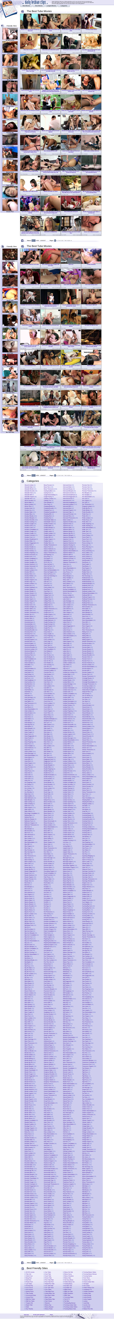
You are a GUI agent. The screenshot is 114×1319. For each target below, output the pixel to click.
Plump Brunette (67, 1222)
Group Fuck (47, 1101)
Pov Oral (84, 498)
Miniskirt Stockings (68, 1041)
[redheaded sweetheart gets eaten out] (30, 283)
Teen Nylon (85, 1014)
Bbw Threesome (29, 855)
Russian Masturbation (88, 666)
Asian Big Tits (28, 724)
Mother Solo (66, 1089)
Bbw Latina (28, 836)
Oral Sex (65, 1141)
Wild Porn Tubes (10, 261)
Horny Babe (47, 1186)
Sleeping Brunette (87, 801)
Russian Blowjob (86, 653)
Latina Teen (66, 657)
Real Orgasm (86, 568)
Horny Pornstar (48, 1213)
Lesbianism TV (88, 1289)
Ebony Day (48, 1305)
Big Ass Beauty (29, 902)
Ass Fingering (28, 782)
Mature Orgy (66, 937)
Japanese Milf (67, 554)
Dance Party (47, 715)
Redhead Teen (86, 603)
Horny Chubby (48, 1193)
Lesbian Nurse (67, 751)
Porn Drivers (10, 159)
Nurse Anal (66, 1108)
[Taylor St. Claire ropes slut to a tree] (51, 364)
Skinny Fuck (85, 771)
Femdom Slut (47, 925)
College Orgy (47, 599)
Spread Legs (85, 863)
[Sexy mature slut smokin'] (30, 445)
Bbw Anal (27, 827)
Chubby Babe (47, 525)
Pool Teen (65, 1232)
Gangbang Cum (48, 1012)
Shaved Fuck (85, 722)
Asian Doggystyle (29, 736)
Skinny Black (85, 763)
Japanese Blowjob (68, 535)
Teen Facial (85, 981)
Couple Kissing (48, 624)
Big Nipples (28, 962)
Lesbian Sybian (67, 815)
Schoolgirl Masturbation (88, 682)
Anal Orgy (27, 688)
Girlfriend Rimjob (48, 1047)
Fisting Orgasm (48, 975)
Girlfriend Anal (47, 1041)
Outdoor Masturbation (69, 1163)
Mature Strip (66, 954)
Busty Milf (27, 1251)
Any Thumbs (10, 327)
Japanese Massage (68, 548)
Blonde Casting (29, 1068)
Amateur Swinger (29, 606)
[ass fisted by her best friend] (30, 384)
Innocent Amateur (48, 1246)
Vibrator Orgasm (86, 1120)
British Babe (28, 1149)
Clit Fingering (47, 554)
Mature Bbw (66, 875)
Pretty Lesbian (86, 518)
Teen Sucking (86, 1047)
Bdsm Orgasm (29, 861)
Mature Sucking (67, 956)
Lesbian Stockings (68, 807)
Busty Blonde (28, 1240)
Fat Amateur (47, 883)
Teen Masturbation (87, 1012)
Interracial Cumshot (68, 492)
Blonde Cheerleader (30, 1070)
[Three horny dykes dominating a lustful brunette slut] (91, 89)
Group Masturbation (49, 1103)
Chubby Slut (47, 541)
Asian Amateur (29, 713)
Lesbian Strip (66, 811)
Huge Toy (46, 1244)
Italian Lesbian (67, 520)
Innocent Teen (47, 1255)
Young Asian (85, 1220)
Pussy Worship (86, 558)
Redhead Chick (86, 585)
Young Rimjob (86, 1246)
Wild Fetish (85, 1195)
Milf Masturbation (67, 998)
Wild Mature (85, 1199)
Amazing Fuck (29, 633)
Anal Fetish (28, 672)
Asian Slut (27, 772)
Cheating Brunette (49, 508)
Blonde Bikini (28, 1064)
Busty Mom (28, 1253)
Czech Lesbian (48, 703)
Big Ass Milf (28, 915)
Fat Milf (46, 902)
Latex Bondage (67, 601)
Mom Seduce (66, 1056)
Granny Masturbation (49, 1091)
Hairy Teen (47, 1141)
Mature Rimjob (67, 942)
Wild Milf (84, 1201)
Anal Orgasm (28, 686)
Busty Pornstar (29, 1255)
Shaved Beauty (86, 713)
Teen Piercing (86, 1025)
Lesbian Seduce (67, 786)
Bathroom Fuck (29, 821)
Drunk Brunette (48, 784)
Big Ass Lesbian (29, 913)
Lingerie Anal (66, 848)
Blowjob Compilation (30, 1120)
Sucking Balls (86, 904)
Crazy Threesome (49, 647)
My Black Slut (68, 1285)
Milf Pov (65, 1008)
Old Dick (65, 1132)
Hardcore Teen (48, 1166)
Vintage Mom (85, 1139)
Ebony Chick (47, 815)
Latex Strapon (67, 612)
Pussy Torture (86, 556)
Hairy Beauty (47, 1116)
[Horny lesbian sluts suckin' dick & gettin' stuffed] (71, 425)
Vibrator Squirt (86, 1122)
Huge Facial (47, 1234)
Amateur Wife (28, 618)
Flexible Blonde (48, 977)
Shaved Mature (86, 728)
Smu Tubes (48, 1289)
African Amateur (29, 500)
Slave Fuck (85, 794)
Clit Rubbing (47, 560)
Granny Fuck (47, 1085)
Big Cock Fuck (29, 939)
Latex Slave (66, 610)
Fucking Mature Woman (90, 1274)
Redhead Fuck (86, 589)
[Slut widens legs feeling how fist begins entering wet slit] (91, 48)
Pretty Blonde (86, 510)
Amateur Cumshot (30, 535)
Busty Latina (28, 1247)
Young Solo (85, 1251)
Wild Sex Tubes (10, 274)
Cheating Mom (48, 516)
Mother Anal (66, 1078)
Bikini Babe (28, 981)
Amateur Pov (28, 585)
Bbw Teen (27, 854)
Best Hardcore (29, 892)
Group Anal (47, 1097)
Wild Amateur (85, 1184)
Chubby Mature (48, 535)
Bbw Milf (27, 844)
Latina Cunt (66, 624)
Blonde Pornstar (29, 1101)
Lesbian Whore (67, 834)
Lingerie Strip (66, 852)
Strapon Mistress (87, 886)
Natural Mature (67, 1097)
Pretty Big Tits (86, 508)
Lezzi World (87, 1307)
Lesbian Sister (67, 792)
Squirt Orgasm (86, 865)
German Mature (48, 1027)
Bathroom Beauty (29, 819)
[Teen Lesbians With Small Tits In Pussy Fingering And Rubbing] (30, 129)
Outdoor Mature (67, 1164)
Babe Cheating (29, 803)
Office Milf (66, 1126)
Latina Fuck (66, 628)
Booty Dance (28, 1134)
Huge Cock (47, 1226)
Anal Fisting (28, 674)
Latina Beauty (66, 618)
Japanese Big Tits (68, 533)
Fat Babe (46, 886)
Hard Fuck (47, 1147)
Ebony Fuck (47, 819)
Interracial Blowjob (68, 491)
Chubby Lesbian (48, 533)
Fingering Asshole (48, 940)
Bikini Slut (27, 989)
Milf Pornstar (66, 1006)
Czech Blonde (47, 697)
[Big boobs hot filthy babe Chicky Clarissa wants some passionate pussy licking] (91, 445)
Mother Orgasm (67, 1085)
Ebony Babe (47, 805)
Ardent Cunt (10, 66)
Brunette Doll (28, 1188)
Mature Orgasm (67, 935)
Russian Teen (86, 674)
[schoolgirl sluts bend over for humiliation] (30, 304)
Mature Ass (66, 873)
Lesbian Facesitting (68, 703)
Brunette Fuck (28, 1191)
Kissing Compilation (68, 589)
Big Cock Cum (29, 937)
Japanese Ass (67, 525)
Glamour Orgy (48, 1062)
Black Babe (28, 1000)
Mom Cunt (66, 1047)
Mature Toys (66, 962)
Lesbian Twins (67, 828)
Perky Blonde (66, 1197)
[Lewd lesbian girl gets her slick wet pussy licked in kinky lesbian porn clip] (51, 170)
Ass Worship (28, 792)
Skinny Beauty (86, 761)
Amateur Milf (28, 572)
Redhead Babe (86, 579)
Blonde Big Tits (29, 1062)
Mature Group (67, 911)
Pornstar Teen (86, 489)
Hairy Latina (47, 1130)
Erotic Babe (47, 854)
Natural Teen (66, 1101)
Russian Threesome (87, 676)
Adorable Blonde (29, 489)
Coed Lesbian (47, 587)
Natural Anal (66, 1091)
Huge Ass (46, 1222)
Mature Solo (66, 948)
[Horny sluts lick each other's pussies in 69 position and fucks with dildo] (51, 384)
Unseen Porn (10, 211)
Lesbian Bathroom (68, 678)
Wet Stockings (86, 1166)
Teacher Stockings (87, 935)
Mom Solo (66, 1058)
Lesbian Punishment (68, 774)
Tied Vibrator (85, 1068)
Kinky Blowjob (67, 576)
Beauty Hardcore (29, 875)
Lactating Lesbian (68, 597)
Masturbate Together (68, 865)
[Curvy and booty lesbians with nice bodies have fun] (71, 69)
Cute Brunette (47, 680)
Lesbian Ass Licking (68, 672)
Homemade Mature (49, 1178)
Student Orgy (85, 894)
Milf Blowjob (66, 975)
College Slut (47, 604)
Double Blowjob (48, 765)
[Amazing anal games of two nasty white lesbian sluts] (71, 89)
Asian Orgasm (29, 763)
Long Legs (66, 855)
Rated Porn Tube (10, 419)
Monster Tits (66, 1076)
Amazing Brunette (29, 630)
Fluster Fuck (10, 106)
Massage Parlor (67, 863)
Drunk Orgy (47, 792)
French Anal (47, 996)
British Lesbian (29, 1153)
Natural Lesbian (67, 1095)
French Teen (47, 1004)
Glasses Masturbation (50, 1068)
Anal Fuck (27, 678)
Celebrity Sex (47, 500)
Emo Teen (46, 852)
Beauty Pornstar (29, 879)
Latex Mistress (67, 608)
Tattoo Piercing (86, 931)
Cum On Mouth (48, 657)
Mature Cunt (66, 892)
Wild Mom (85, 1203)
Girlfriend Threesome (49, 1051)
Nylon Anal (66, 1114)
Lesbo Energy (87, 1295)
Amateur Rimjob (29, 591)
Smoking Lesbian (87, 827)
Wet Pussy (85, 1164)
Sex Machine (85, 697)
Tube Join (10, 53)
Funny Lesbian (48, 1010)
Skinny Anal (85, 755)
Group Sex (47, 1105)
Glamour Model (48, 1060)
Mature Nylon (66, 933)
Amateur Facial (29, 548)
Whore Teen (85, 1180)
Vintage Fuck (85, 1130)
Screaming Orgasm (87, 688)
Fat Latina (46, 896)
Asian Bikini (28, 726)
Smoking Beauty (86, 815)
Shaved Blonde (86, 716)
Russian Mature (86, 668)
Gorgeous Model (48, 1079)
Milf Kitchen (66, 996)
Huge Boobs (47, 1224)
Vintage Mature (86, 1135)
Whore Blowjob (86, 1172)
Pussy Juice (85, 541)
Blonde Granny (29, 1087)
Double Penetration (49, 774)
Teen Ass (84, 940)
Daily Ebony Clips (50, 1299)
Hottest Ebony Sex (69, 1281)
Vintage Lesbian (86, 1132)
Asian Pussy (28, 771)
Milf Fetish (66, 987)
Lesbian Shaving (67, 788)
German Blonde (48, 1020)
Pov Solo (84, 502)
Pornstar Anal (66, 1234)
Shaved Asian (86, 709)
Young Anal (85, 1219)
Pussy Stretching (87, 550)
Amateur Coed (29, 527)
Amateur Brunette (29, 520)
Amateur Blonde (29, 516)
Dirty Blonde (47, 738)
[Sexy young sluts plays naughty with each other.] (51, 263)
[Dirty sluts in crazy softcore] (30, 48)
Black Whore (28, 1049)
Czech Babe (47, 695)
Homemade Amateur (49, 1168)
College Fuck (47, 595)
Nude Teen (66, 1107)
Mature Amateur (67, 869)
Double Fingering (48, 769)
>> (71, 240)
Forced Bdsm (47, 987)
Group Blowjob (48, 1099)
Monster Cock (67, 1066)
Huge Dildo (47, 1230)
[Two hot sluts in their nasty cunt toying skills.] (71, 28)
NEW (37, 240)
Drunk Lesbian (48, 788)
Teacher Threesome (87, 937)
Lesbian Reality (67, 778)
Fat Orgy (46, 906)
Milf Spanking (66, 1016)
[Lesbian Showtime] (91, 263)
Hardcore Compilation (50, 1155)
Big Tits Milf (28, 975)
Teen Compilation (87, 962)
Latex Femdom (67, 603)
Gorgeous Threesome (50, 1081)
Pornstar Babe (67, 1236)
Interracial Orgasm (68, 510)
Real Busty (85, 562)
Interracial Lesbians (68, 504)
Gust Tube (10, 353)
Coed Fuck (47, 585)
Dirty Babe (47, 734)
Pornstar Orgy (67, 1249)
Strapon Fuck (86, 884)
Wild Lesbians (86, 1197)
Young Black (85, 1226)
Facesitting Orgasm (49, 871)
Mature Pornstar (67, 939)
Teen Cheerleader (87, 958)
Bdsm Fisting (28, 859)
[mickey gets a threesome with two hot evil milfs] (51, 344)
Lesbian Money (67, 747)
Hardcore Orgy (48, 1163)
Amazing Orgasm (29, 639)
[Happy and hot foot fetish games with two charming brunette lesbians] (71, 445)
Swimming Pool (86, 923)
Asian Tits (27, 780)
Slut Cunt (84, 807)
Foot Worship (47, 985)
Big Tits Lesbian (29, 973)
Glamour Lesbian (48, 1056)
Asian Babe (28, 718)
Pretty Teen (85, 521)
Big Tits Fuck (28, 971)
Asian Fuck (28, 744)
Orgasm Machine (68, 1145)
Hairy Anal (46, 1110)
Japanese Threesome (69, 562)
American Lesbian (29, 649)
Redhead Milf (85, 595)
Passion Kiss (66, 1193)
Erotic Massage (48, 857)
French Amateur (48, 995)
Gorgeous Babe (48, 1070)
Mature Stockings (68, 952)
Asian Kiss (27, 749)
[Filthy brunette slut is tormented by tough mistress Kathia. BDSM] (91, 344)
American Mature (29, 651)
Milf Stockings (67, 1020)
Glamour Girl (47, 1054)
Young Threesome (87, 1255)
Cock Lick (46, 583)
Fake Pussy (47, 877)
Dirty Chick (47, 742)
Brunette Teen (28, 1219)
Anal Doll (27, 666)
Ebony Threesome (49, 848)
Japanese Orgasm (68, 556)
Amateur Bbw (28, 514)
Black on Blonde (29, 1051)
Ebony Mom (47, 832)
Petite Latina (66, 1215)
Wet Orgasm (85, 1161)
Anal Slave (27, 695)
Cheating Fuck (48, 510)
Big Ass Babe (28, 900)
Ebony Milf (47, 830)
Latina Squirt (66, 655)
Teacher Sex (85, 933)
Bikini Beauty (28, 983)
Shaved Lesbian (86, 726)
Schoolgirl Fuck (86, 680)
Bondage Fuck (29, 1126)
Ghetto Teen (47, 1037)
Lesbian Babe (66, 674)
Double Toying (47, 776)
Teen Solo (85, 1037)
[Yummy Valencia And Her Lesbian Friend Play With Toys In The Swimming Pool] (71, 190)
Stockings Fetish (86, 873)
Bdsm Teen (28, 863)
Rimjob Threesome (87, 641)
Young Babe (85, 1222)
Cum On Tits (47, 660)
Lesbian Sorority (67, 800)
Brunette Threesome (30, 1220)
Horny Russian (48, 1217)
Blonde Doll (28, 1078)
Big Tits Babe (28, 967)
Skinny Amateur (86, 753)
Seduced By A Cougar (88, 689)
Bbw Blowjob (28, 828)
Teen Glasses (86, 998)
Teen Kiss (85, 1008)
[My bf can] (71, 263)
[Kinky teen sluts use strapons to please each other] (71, 109)
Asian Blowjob (28, 728)
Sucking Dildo (86, 915)
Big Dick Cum (28, 950)
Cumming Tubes (68, 1297)
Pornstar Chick (67, 1240)
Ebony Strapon (48, 842)
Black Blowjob (28, 1006)
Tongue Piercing (86, 1091)
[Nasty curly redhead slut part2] (91, 230)
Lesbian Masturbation (69, 740)
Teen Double (85, 979)
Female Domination (49, 917)
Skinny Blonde (86, 765)
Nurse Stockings (67, 1110)
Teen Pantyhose (86, 1022)
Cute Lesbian (47, 686)
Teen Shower (85, 1033)
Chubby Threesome (49, 545)
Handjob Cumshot (49, 1143)
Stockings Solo (86, 877)
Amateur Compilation (30, 529)
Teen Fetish (85, 987)
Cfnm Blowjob (47, 502)
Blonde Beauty (29, 1060)
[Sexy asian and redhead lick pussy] (51, 48)
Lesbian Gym (66, 722)
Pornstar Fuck (67, 1242)
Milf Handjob (66, 993)
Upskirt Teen (85, 1118)
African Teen (28, 506)
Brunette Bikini (28, 1172)
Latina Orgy (66, 643)
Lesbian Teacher (67, 819)
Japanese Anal (67, 523)
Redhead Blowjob (87, 583)
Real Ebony (85, 566)
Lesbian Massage (68, 738)
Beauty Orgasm (29, 877)
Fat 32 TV (67, 1299)
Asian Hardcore (29, 747)
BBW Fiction (67, 1289)
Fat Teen (46, 910)
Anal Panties (28, 689)
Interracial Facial (67, 498)
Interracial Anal (67, 485)
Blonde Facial (28, 1079)
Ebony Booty (47, 813)
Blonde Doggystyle (30, 1076)
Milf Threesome (67, 1027)
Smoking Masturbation (88, 828)
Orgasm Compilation (68, 1143)
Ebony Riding (47, 838)
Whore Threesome (87, 1182)
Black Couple (28, 1012)
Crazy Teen (47, 645)
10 (69, 240)
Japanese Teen (67, 560)
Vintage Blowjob (86, 1128)
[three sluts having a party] (91, 283)
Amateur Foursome (30, 554)
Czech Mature (48, 705)
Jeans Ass (66, 564)
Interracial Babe (67, 487)
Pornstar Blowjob (67, 1238)
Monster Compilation (68, 1068)
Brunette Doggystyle (30, 1186)
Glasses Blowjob (48, 1064)
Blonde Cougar (29, 1074)
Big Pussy (27, 966)
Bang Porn (10, 80)
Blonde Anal (28, 1052)
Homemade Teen (48, 1182)
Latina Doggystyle (68, 626)
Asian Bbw (27, 720)
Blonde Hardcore (29, 1089)
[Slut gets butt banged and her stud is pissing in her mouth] (71, 304)
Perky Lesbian (67, 1201)
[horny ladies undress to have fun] (71, 48)
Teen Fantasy (86, 983)
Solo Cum (85, 838)
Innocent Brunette (48, 1249)
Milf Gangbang (67, 991)
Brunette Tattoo (29, 1217)
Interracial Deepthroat (69, 494)
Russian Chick (86, 657)
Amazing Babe (29, 624)
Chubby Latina (48, 531)
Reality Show (85, 572)
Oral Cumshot (67, 1137)
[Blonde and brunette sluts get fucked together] (51, 129)
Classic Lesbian (48, 550)
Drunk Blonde (47, 782)
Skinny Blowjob (86, 767)
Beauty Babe (28, 867)
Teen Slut (84, 1035)
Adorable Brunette (29, 491)
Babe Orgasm (28, 807)
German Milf (47, 1029)
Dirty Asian (47, 732)
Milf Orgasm (66, 1000)
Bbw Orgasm (28, 846)
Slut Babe (84, 805)
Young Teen (85, 1253)
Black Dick (28, 1014)
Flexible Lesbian (48, 979)
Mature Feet (66, 902)
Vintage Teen (85, 1147)
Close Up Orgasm (49, 572)
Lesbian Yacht (67, 838)
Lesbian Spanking (68, 801)
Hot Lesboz (87, 1285)
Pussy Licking (86, 543)
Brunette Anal (28, 1161)
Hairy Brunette (48, 1120)
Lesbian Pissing (67, 767)
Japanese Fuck (67, 541)
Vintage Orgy (85, 1143)
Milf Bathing (66, 969)
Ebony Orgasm (48, 834)
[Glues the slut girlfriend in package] (30, 405)
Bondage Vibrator (29, 1130)
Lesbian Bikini (67, 682)
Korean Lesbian (67, 595)
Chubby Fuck (47, 529)
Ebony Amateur (48, 801)
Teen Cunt (85, 967)
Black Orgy (28, 1027)
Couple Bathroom (48, 620)
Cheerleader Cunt (48, 521)
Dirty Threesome (48, 757)
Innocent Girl (47, 1251)
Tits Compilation (86, 1083)
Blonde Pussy (28, 1105)
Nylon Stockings (67, 1122)
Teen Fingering (86, 989)
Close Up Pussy (48, 574)
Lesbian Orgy (66, 759)
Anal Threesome (29, 703)
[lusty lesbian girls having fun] (71, 210)
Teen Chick (85, 960)
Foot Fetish (47, 983)
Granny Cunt (47, 1083)
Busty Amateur (29, 1230)
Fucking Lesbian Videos (70, 1307)
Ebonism (47, 1303)
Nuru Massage (67, 1112)
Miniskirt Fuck (67, 1035)
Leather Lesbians (67, 662)
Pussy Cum (85, 533)
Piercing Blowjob (67, 1220)
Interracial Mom (67, 508)
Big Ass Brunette (29, 906)
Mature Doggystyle (68, 896)
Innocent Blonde (48, 1247)
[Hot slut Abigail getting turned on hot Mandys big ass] (91, 465)
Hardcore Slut (47, 1164)
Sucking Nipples (86, 917)
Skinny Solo (85, 788)
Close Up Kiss (48, 568)
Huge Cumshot (48, 1228)
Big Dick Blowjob (29, 946)
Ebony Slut (47, 840)
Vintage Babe (85, 1126)
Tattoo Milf (85, 929)
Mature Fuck (66, 908)
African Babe (28, 502)
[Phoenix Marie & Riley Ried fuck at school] (30, 324)
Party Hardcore (67, 1191)
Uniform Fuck (86, 1108)
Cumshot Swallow (49, 670)
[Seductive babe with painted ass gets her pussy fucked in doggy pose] (51, 210)
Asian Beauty (28, 722)
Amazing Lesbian (29, 635)
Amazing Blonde (29, 628)
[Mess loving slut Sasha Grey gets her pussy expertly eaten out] (30, 344)
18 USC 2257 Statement (38, 1314)
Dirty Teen (46, 755)
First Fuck (46, 952)
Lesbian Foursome (68, 716)
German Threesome (49, 1033)
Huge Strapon (47, 1240)
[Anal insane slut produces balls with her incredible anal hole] (51, 69)
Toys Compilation (87, 1099)
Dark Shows (48, 1301)
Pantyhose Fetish (68, 1180)
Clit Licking (47, 556)
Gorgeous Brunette (49, 1074)
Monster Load (67, 1072)
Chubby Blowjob (48, 527)
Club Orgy (46, 577)
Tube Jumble (10, 185)
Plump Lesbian (67, 1224)
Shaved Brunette (86, 718)
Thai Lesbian (85, 1058)
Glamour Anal (47, 1052)
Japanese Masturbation (69, 550)
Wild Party (85, 1207)
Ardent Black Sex (50, 1293)
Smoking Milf (85, 830)
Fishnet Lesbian (48, 967)
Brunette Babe (28, 1164)
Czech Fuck (47, 701)
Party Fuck (66, 1188)
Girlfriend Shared (48, 1049)
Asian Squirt (28, 776)
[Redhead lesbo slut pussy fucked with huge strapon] (71, 344)
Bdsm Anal (28, 857)
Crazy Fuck (47, 637)
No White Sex (68, 1287)
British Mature (28, 1155)
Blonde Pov (28, 1103)
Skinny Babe (85, 759)
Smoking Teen (86, 834)
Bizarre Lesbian (29, 993)
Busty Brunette (29, 1242)
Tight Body (85, 1076)
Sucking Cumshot (87, 913)
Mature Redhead (67, 940)
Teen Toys (85, 1054)
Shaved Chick (86, 720)
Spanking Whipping (87, 855)
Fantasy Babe (47, 879)
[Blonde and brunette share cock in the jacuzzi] (71, 405)
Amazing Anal (28, 620)
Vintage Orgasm (86, 1141)
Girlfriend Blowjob (48, 1043)
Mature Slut (66, 946)
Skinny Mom (85, 782)
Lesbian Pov (66, 772)
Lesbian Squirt (67, 803)
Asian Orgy (28, 765)
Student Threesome (87, 900)
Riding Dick (85, 633)
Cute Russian (47, 689)
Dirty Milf (46, 747)
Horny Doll (47, 1197)
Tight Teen (85, 1081)
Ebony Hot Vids (68, 1272)
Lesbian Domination (68, 701)
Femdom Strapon (48, 929)
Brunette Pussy (29, 1209)
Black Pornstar (29, 1029)
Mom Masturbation (68, 1052)
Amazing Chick (29, 632)
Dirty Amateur (47, 730)
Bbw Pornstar (28, 850)
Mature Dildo (66, 894)
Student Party (86, 896)
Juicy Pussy (66, 572)
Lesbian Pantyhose (68, 763)
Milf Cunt (65, 979)
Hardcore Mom (48, 1159)
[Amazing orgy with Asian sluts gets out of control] (91, 405)
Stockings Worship (87, 881)
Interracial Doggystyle (69, 496)
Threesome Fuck (87, 1064)
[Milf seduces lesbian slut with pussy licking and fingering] (71, 170)
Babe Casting (28, 801)
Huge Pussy (47, 1238)
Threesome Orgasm (87, 1066)
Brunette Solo (28, 1213)
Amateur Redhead (30, 587)
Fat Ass (46, 884)
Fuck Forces (10, 145)
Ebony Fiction (49, 1309)
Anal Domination (29, 668)
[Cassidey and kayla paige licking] (30, 170)
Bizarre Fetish (28, 991)
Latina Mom (66, 639)
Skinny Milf (85, 780)
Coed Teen (47, 591)
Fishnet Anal (47, 964)
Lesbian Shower (67, 790)
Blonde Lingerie (29, 1093)
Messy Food (66, 966)
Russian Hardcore (87, 662)
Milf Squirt (65, 1018)
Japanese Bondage (68, 537)
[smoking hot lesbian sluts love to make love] (71, 230)
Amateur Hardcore (30, 564)
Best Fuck (27, 890)
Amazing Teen (28, 641)
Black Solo (27, 1037)
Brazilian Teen (28, 1143)
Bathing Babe (28, 815)
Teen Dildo (85, 973)
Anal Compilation (29, 659)
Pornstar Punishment (69, 1253)
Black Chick (28, 1010)
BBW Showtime (68, 1293)
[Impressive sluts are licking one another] (30, 109)
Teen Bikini (85, 952)
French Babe (47, 998)
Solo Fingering (86, 842)
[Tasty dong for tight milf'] (91, 304)
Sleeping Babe (86, 800)
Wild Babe (85, 1186)
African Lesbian (29, 504)
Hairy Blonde (47, 1118)
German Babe (47, 1018)
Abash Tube (10, 300)
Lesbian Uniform (67, 830)
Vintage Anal (85, 1124)
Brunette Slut (28, 1211)
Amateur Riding (29, 589)
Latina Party (66, 645)
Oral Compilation (67, 1134)
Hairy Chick (47, 1122)
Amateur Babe (28, 512)
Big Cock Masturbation (31, 940)
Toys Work (85, 1101)
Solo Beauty (85, 836)
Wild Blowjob (85, 1193)
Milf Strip (65, 1022)
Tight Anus (85, 1072)
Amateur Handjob (29, 562)
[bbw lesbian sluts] (91, 364)
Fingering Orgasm (49, 944)
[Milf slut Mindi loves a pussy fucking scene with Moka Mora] (91, 190)
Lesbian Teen (66, 821)
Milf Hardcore (66, 995)
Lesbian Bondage (67, 684)
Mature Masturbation (68, 929)
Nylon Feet (66, 1116)
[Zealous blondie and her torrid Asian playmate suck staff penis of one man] (30, 230)
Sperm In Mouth (86, 857)
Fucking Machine (48, 1008)
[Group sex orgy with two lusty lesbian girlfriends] (51, 465)
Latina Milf (66, 637)
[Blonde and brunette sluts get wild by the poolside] (91, 109)
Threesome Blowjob (87, 1060)
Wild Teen (84, 1213)
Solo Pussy (85, 848)
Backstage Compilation (31, 813)
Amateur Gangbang (30, 558)
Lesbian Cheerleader (68, 688)
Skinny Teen (85, 790)
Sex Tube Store (49, 1287)
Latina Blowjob (67, 620)
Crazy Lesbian (48, 639)
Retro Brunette (86, 614)
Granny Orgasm (48, 1093)
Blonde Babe (28, 1056)
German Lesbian (48, 1025)
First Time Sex (48, 962)
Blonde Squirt (28, 1110)
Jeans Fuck (66, 566)
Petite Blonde (66, 1209)
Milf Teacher (66, 1025)
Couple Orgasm (48, 626)
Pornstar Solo (86, 487)
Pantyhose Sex (67, 1186)
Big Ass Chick (28, 908)
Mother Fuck (66, 1081)
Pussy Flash (85, 537)
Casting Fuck (47, 492)
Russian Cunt (86, 659)
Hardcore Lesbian (48, 1157)
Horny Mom (47, 1209)
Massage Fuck (67, 857)
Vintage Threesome (87, 1149)
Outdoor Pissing (67, 1166)
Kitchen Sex (66, 593)
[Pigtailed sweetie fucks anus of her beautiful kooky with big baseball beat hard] (51, 89)
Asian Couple (28, 732)
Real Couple (85, 564)
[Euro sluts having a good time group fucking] (30, 210)
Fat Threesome (48, 911)
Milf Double (66, 983)
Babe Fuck (28, 805)
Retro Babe (85, 608)
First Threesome (48, 956)
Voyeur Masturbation (87, 1151)
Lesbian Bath (66, 676)
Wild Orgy (85, 1205)
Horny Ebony (47, 1199)
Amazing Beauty (29, 626)
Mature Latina (66, 923)
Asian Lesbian (28, 751)
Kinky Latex (66, 579)
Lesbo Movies (87, 1297)
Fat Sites (66, 1301)
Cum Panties (47, 662)
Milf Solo (65, 1014)
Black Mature (28, 1020)
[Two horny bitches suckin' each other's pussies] (71, 364)
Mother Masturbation (68, 1083)
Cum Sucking (47, 664)
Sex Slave (85, 701)
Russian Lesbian (86, 664)
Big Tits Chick (28, 969)
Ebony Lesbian (48, 825)
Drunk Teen (47, 798)
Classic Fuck (47, 547)
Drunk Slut (47, 796)
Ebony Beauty (47, 809)
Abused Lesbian (29, 485)
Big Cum (27, 942)
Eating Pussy (47, 800)
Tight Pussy (85, 1079)
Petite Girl (65, 1213)
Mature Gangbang (68, 910)
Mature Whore (67, 964)
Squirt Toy (85, 867)
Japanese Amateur (68, 521)
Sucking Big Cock (87, 906)
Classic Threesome (49, 552)
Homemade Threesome (50, 1184)
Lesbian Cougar (67, 695)
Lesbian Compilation (68, 693)
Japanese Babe (67, 527)
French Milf (47, 1002)
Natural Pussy (67, 1099)
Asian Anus (28, 716)
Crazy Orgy (47, 641)
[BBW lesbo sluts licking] (51, 425)
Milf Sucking (66, 1023)
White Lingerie (86, 1168)
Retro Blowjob (86, 612)
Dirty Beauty (47, 736)
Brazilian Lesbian (29, 1141)
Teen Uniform (85, 1056)
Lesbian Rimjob (67, 780)
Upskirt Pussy (86, 1116)
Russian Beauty (86, 649)
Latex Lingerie (67, 606)
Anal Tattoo (28, 701)
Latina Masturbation (68, 635)
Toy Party (84, 1097)
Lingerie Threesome (68, 854)
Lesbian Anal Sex (67, 670)
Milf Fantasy (66, 985)
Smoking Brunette (87, 819)
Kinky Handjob (67, 577)
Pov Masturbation (87, 496)
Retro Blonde (85, 610)
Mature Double (67, 898)
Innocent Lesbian (48, 1253)
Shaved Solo (85, 738)
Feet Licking (47, 913)
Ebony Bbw (47, 807)
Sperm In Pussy (86, 859)
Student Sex (85, 898)
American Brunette (30, 647)
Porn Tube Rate (10, 392)
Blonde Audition (29, 1054)
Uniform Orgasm (86, 1112)
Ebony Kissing (48, 823)
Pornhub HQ (10, 132)
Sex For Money (86, 695)
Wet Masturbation (87, 1159)
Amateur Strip (28, 603)
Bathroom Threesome (31, 825)
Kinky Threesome (68, 587)
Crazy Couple (47, 633)
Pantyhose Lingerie (68, 1184)
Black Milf (27, 1022)
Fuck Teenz (87, 1278)
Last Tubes (10, 119)
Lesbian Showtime (89, 1291)
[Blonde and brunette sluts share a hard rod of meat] (71, 129)
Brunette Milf (28, 1199)
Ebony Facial (47, 817)
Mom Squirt (66, 1060)
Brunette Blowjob (29, 1174)
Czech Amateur (48, 693)
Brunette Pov (28, 1207)
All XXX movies (10, 40)
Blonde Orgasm (29, 1099)
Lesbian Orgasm (67, 757)
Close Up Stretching (49, 576)
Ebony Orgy (47, 836)
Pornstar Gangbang (68, 1244)
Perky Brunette (67, 1199)
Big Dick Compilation (30, 948)
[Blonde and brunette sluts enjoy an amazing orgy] (91, 210)
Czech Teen (47, 713)
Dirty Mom (47, 749)
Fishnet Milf (47, 969)
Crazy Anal (47, 632)
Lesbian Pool (66, 769)
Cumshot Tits (47, 672)
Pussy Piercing (86, 547)
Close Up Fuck (48, 566)
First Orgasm (47, 954)
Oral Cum (65, 1135)
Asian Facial (28, 738)
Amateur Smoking (29, 595)
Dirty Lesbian (47, 745)
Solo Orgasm (85, 846)
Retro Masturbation (87, 620)
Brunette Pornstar (29, 1205)
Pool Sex (65, 1230)
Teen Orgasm (86, 1016)
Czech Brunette (48, 699)
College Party (47, 601)
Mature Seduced (67, 944)
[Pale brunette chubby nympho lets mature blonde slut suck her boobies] (30, 465)
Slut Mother (85, 809)
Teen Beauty (85, 948)
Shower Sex (85, 747)
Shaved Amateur (86, 705)
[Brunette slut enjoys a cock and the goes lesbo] (51, 28)
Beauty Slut (28, 881)
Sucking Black (86, 910)
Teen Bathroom (86, 946)
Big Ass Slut (28, 919)
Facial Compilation (49, 873)
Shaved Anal (85, 707)
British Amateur (29, 1147)
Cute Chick (47, 682)
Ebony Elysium (49, 1307)
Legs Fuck (66, 666)
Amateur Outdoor (29, 583)
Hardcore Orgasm (49, 1161)
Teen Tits (84, 1052)
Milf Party (65, 1004)
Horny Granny (48, 1201)
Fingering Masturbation (50, 942)
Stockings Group (86, 875)
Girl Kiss (46, 1039)
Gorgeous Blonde (48, 1072)
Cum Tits (46, 666)
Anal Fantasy (28, 670)
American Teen (29, 655)
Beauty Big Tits (29, 869)
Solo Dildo (85, 840)
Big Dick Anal (28, 944)
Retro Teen (85, 628)
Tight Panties (85, 1078)
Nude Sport (66, 1105)
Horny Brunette (48, 1191)
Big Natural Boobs (29, 960)
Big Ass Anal (28, 896)
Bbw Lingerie (28, 840)
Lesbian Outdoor (67, 761)
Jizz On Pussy (67, 570)
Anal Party (27, 691)
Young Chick (85, 1234)
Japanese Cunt (67, 539)
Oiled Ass (65, 1130)
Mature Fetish (67, 904)
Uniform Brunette (86, 1105)
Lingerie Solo (66, 850)
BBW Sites (67, 1295)
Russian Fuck (86, 660)
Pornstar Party (67, 1251)
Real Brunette (86, 560)
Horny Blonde (47, 1190)
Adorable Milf (28, 494)
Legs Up (65, 668)
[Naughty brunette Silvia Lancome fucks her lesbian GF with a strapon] (91, 425)
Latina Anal (66, 614)
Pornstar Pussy (67, 1255)
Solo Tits (84, 852)
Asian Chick (28, 730)
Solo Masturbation (87, 844)
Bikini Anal (27, 979)
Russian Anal (85, 645)
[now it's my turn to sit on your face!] (51, 324)
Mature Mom (66, 931)
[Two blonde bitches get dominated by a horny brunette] (71, 465)
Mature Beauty (67, 877)
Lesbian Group (67, 720)
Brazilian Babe (28, 1139)
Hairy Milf (46, 1137)
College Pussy (48, 603)
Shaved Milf (85, 730)
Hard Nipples (47, 1149)
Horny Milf (46, 1207)
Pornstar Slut (85, 485)
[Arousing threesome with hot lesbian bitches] (71, 324)
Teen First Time (86, 991)
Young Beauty (86, 1224)
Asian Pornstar (29, 767)
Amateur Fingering (30, 552)
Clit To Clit (46, 562)
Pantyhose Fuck (67, 1182)
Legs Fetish (66, 664)
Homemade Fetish (49, 1172)
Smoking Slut (85, 832)
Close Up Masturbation (50, 570)
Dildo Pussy (47, 726)
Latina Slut (66, 651)
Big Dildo (27, 956)
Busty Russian (48, 485)
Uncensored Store (10, 198)
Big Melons (28, 958)
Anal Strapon (28, 699)
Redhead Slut (86, 601)
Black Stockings (29, 1039)
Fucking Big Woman (69, 1303)
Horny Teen (47, 1219)
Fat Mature (47, 900)
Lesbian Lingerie (67, 734)
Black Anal (27, 996)
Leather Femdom (67, 660)
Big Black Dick (29, 923)
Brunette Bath (28, 1166)
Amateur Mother (29, 576)
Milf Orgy (65, 1002)
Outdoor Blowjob (67, 1157)
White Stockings (86, 1170)
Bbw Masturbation (29, 842)
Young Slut (85, 1249)
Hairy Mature (47, 1135)
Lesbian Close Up (68, 689)
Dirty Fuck (46, 744)
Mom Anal (66, 1043)
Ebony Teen (47, 846)
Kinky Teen (66, 585)
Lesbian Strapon (67, 809)
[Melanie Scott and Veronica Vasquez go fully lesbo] (30, 28)
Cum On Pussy (48, 659)
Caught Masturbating (49, 494)
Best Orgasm (28, 894)
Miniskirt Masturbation (69, 1037)
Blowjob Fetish (29, 1122)
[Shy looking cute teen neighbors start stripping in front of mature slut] (51, 405)
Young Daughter (86, 1238)
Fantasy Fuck (47, 881)
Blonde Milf (28, 1095)
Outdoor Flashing (67, 1159)
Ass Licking (28, 788)
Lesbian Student (67, 813)
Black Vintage (28, 1047)
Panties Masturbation (69, 1174)
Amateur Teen (28, 610)
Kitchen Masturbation (69, 591)
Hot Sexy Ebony (68, 1280)
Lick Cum (65, 844)
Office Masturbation (68, 1124)
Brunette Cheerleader (30, 1178)
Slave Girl (85, 796)
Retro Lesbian (86, 618)
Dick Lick (46, 722)
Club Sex (46, 581)
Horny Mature (47, 1205)
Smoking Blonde (86, 817)
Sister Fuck (85, 751)
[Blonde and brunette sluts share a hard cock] (51, 109)
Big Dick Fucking (29, 952)
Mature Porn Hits (88, 1309)
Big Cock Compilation (30, 935)
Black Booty (28, 1008)
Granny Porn (87, 1280)
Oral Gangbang (67, 1139)
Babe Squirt (28, 809)
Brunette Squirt (29, 1215)
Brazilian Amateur (29, 1137)
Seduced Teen (86, 691)
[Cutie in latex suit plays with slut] (91, 150)
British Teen (28, 1159)
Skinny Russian (86, 786)
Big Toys (27, 977)
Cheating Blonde (48, 506)
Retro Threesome (87, 630)
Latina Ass (66, 616)
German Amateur (48, 1014)
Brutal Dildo (28, 1226)
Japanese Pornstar (68, 558)
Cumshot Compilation (50, 668)
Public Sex (85, 529)
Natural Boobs (67, 1093)
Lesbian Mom (66, 745)
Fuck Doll (46, 1006)
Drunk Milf (46, 790)
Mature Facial (66, 900)
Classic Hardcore (48, 548)
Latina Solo (66, 653)
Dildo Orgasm (47, 724)
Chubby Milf (47, 537)
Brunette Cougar (29, 1182)
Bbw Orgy (27, 848)
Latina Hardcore (67, 632)
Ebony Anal (47, 803)
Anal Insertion (28, 682)
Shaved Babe (86, 711)
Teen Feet (85, 985)
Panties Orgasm (67, 1176)
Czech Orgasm (48, 711)
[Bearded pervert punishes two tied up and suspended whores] (91, 170)
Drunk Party (47, 794)
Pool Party (66, 1228)
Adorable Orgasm (29, 496)
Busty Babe (28, 1236)
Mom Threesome (67, 1062)
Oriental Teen (66, 1153)
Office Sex (66, 1128)
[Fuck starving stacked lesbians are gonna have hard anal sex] (51, 304)
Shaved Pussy (86, 734)
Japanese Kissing (68, 545)
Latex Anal (66, 599)
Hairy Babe (47, 1114)
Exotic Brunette (48, 861)
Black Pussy (28, 1031)
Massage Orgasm (68, 861)
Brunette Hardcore (30, 1195)
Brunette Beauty (29, 1168)
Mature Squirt (66, 950)
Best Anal (27, 883)
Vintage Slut (85, 1145)
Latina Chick (66, 622)
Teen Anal (84, 939)
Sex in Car (85, 703)
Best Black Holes (50, 1295)
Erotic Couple (47, 855)
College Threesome (49, 608)
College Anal (47, 593)
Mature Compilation (68, 890)
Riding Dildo (85, 635)
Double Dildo (47, 767)
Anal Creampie (29, 662)
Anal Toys (27, 705)
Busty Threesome (49, 489)
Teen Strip (85, 1045)
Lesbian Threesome (68, 823)
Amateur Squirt (29, 599)
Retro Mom (85, 624)
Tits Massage (86, 1087)
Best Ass (27, 884)
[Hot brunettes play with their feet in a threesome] (30, 425)
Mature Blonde (67, 883)
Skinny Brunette (86, 769)
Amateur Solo (28, 597)
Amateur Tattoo (29, 608)
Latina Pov (66, 649)
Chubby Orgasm (48, 539)
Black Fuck (28, 1016)
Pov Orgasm (85, 500)
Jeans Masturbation (68, 568)
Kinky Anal (66, 574)
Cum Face (47, 653)
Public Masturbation (87, 527)
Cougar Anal (47, 610)
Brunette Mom (28, 1201)
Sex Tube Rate (10, 432)
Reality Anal (85, 570)
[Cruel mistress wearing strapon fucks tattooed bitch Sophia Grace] (30, 150)
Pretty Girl (85, 516)
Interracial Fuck (67, 500)
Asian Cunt (28, 734)
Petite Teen (66, 1219)
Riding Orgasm (86, 639)
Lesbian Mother (67, 749)
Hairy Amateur (48, 1108)
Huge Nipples (47, 1236)
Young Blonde (86, 1228)
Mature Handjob (67, 913)
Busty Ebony (28, 1244)
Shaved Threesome (87, 742)
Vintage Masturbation (88, 1134)
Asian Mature (28, 757)
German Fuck (47, 1023)
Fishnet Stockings (49, 971)
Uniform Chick (86, 1107)
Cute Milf (46, 688)
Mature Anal (66, 871)
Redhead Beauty (86, 581)
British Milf (27, 1157)
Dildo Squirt (47, 728)
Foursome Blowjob (49, 989)
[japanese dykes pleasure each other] (30, 263)
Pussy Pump (85, 548)
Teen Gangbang (86, 996)
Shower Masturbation (88, 745)
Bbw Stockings (29, 852)
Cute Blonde (47, 678)
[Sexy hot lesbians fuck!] (30, 364)
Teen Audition (85, 942)
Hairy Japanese (48, 1128)
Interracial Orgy (67, 512)
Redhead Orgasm (87, 597)
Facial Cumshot (48, 875)
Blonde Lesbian (29, 1091)
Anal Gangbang (29, 680)
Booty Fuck (28, 1135)
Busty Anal (27, 1232)
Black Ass (27, 998)
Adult (10, 313)
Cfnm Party (47, 504)
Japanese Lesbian (68, 547)
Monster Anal (66, 1064)
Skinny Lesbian (86, 774)
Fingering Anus (48, 939)
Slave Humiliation (87, 798)
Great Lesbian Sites (89, 1281)
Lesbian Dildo (66, 697)
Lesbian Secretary (68, 784)
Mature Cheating (67, 888)
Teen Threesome (86, 1051)
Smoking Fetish (86, 823)
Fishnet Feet (47, 966)
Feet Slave (47, 915)
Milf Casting (66, 977)
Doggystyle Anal (48, 759)
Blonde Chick (28, 1072)
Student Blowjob (86, 890)
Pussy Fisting (86, 535)
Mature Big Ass (67, 879)
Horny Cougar (47, 1195)
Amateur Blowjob (29, 518)
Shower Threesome (87, 749)
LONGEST (43, 240)
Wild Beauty (85, 1190)
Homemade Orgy (48, 1180)
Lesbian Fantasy (67, 705)
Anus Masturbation (30, 709)
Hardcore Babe (48, 1151)
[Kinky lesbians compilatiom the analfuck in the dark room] (51, 445)
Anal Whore (28, 707)
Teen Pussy (85, 1029)
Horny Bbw (47, 1188)
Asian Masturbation (30, 755)
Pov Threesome (86, 504)
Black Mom (28, 1023)
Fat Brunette (47, 890)
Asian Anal (27, 715)
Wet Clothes (85, 1155)
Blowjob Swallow (29, 1124)
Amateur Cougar (29, 531)
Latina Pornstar (67, 647)
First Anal (46, 948)
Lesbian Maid (66, 736)
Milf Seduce (66, 1012)
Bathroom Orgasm (30, 823)
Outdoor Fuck (67, 1161)
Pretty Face (85, 514)
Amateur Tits (28, 614)
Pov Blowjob (85, 492)
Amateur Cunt (28, 537)
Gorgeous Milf (47, 1078)
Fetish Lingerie (48, 937)
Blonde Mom (28, 1097)
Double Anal (47, 763)
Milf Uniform (66, 1031)
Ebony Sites (67, 1278)
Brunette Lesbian (29, 1197)
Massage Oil (66, 859)
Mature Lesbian (67, 925)
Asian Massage (29, 753)
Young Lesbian (86, 1244)
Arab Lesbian (28, 711)
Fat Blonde (47, 888)
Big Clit (26, 927)
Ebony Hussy (68, 1274)
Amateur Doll (28, 545)
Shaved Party (86, 732)
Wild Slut (84, 1211)
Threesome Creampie (88, 1062)
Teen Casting (85, 956)
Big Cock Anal (28, 931)
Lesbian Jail (66, 728)
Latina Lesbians (67, 633)
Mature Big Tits (67, 881)
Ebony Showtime (69, 1276)
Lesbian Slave (67, 794)
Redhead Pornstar (87, 599)
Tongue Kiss (85, 1089)
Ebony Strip (47, 844)
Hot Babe (46, 1220)
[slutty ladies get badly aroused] (71, 283)
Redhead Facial (86, 587)
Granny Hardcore (48, 1087)
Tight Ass (84, 1074)
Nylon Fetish (66, 1118)
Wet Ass (84, 1153)
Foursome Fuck (48, 991)
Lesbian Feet (66, 707)
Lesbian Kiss (66, 730)
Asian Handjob (29, 745)
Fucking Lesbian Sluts (70, 1305)
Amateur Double (29, 547)
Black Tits (27, 1045)
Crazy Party (47, 643)
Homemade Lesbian (49, 1176)
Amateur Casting (29, 521)
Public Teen (85, 531)
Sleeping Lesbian (86, 803)
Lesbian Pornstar (67, 771)
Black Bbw (27, 1002)
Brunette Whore (29, 1222)
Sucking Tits (85, 919)
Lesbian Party (67, 765)
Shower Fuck (85, 744)
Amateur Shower (29, 593)
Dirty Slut (46, 753)
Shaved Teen (85, 740)
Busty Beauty (28, 1238)
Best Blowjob (28, 886)
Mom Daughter (67, 1049)
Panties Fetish (67, 1172)
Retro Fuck (85, 616)
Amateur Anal (28, 508)
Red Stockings (86, 576)
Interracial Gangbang (68, 502)
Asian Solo (27, 774)
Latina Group (66, 630)
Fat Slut (46, 908)
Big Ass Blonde (29, 904)
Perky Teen (66, 1203)
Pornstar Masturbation (69, 1246)
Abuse (51, 1314)
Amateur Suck (28, 604)
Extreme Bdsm (48, 867)
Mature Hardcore (67, 915)
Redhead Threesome (88, 604)
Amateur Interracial (30, 566)
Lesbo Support (87, 1299)
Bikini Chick (28, 985)
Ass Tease (27, 790)
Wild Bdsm (85, 1188)
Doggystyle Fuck (48, 761)
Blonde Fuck (28, 1083)
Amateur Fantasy (29, 550)
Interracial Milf (67, 506)
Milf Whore (66, 1033)
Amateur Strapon (29, 601)
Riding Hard (85, 637)
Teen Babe (85, 944)
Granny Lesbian (48, 1089)
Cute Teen (46, 691)
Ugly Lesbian (85, 1103)
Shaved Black (86, 715)
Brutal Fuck (28, 1228)
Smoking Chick (86, 821)
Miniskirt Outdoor (67, 1039)
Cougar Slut (47, 616)
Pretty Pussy (85, 520)
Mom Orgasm (67, 1054)
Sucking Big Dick (87, 908)
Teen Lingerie (85, 1010)
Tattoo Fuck (85, 925)
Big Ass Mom (28, 917)
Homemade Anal (48, 1170)
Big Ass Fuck (28, 911)
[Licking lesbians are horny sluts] (91, 69)
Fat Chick (46, 892)
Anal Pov (27, 693)
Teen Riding (85, 1031)
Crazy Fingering (48, 635)
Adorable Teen (28, 498)
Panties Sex (66, 1178)
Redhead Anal (86, 577)
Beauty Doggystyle (30, 871)
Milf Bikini (65, 973)
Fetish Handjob (48, 935)
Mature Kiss (66, 919)
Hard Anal (46, 1145)
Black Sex (27, 1033)
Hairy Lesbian (47, 1132)
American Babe (29, 643)
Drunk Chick (47, 786)
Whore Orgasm (86, 1178)
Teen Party (85, 1023)
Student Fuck (85, 892)
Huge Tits (46, 1242)
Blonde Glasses (29, 1085)
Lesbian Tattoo (67, 817)
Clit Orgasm (47, 558)
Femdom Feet (47, 919)
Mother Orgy (66, 1087)
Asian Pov (27, 769)
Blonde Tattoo (28, 1112)
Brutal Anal (27, 1224)
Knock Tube (10, 379)
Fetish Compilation (49, 931)
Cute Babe (47, 676)
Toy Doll (84, 1093)
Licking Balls (66, 846)
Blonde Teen (28, 1114)
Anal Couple (28, 660)
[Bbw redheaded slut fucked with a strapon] (91, 384)
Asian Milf (27, 759)
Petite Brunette (67, 1211)
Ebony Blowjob (48, 811)
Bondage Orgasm (29, 1128)
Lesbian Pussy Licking (69, 776)
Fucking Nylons (88, 1276)
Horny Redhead (48, 1215)
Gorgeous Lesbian (49, 1076)
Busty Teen (47, 487)
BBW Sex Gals (68, 1291)
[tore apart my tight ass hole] (91, 324)
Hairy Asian (47, 1112)
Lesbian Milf (66, 744)
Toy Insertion (85, 1095)
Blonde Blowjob (29, 1066)
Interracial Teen (67, 516)
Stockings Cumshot (87, 871)
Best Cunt (27, 888)
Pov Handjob (85, 494)
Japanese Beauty (68, 531)
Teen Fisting (85, 993)
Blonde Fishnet (29, 1081)
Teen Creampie (86, 964)
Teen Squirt (85, 1041)
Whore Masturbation (87, 1176)
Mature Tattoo (66, 958)
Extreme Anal (47, 865)
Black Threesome (29, 1043)
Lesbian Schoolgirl (68, 782)
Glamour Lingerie (48, 1058)
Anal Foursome (29, 676)
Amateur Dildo (28, 541)
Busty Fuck (28, 1246)
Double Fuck (47, 772)
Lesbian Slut (66, 796)
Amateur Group (29, 560)
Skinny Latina (86, 772)
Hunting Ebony (68, 1283)
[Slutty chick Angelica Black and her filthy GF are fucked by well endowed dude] (91, 129)
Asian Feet (27, 740)
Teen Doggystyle (86, 975)
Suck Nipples (85, 902)
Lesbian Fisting (67, 713)
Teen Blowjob (85, 954)
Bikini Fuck (28, 987)
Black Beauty (28, 1004)
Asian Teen (28, 778)
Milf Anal (65, 967)
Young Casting (86, 1232)
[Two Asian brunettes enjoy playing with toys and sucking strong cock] (71, 384)
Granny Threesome (49, 1095)
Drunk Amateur (48, 778)
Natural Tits (66, 1103)
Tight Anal (84, 1070)
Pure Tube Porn (10, 406)
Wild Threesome (86, 1215)
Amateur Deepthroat (30, 539)
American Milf (28, 653)
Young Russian (86, 1247)
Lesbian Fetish (67, 709)
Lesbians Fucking (68, 840)
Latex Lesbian (67, 604)
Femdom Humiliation (49, 921)
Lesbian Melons (67, 742)
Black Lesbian (28, 1018)
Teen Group (85, 1000)
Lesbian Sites (87, 1293)
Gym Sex (46, 1107)
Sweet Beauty (86, 921)
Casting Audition (48, 491)
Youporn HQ (10, 287)
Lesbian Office (67, 753)
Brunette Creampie (30, 1184)
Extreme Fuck (48, 869)
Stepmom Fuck (86, 869)
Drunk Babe (47, 780)
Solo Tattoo (85, 850)
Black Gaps (48, 1297)
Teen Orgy (85, 1018)
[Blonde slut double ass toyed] (51, 190)
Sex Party (85, 699)
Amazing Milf (28, 637)
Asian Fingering (29, 742)
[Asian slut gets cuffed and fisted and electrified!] (71, 150)
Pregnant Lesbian (87, 506)
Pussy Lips (85, 545)
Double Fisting (48, 771)
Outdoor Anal (66, 1155)
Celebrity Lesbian (48, 498)
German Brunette (48, 1022)
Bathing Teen (28, 817)
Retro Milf (84, 622)
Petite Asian (66, 1207)
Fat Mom (46, 904)
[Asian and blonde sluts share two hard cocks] (30, 89)
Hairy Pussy (47, 1139)
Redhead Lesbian (87, 591)
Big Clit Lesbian (29, 929)
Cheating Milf (47, 514)
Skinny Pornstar (86, 784)
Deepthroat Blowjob (49, 718)
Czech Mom (47, 709)
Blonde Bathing (29, 1058)
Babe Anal (27, 794)
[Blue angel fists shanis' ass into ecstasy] (51, 283)
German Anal (47, 1016)
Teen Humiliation (86, 1004)
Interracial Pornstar (68, 514)
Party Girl (65, 1190)
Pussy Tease (85, 554)
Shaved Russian (86, 736)
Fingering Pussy (48, 946)
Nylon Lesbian (67, 1120)
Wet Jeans (85, 1157)
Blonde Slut (28, 1107)
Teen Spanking (86, 1039)
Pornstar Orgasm (68, 1247)
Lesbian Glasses (67, 718)
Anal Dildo (27, 664)
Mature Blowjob (67, 884)
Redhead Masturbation (88, 593)
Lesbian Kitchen (67, 732)
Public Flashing (86, 525)
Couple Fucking (48, 622)
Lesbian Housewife (68, 724)
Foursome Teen (48, 993)
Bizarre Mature (29, 995)
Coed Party (47, 589)
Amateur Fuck (28, 556)
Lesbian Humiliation (68, 726)
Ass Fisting (28, 784)
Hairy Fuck (47, 1124)
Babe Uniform (28, 811)
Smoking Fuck (86, 825)
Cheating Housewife (49, 512)
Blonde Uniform (29, 1116)
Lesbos (86, 1301)
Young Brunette (86, 1230)
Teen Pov (84, 1027)
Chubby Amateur (48, 523)
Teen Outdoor (86, 1020)
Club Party (47, 579)
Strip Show (85, 888)
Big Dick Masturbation (31, 954)
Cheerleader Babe (49, 520)
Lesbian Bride (66, 686)
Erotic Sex (46, 859)
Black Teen (28, 1041)
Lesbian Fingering (68, 711)
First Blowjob (47, 950)
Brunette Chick (29, 1180)
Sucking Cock (86, 911)
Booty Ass (27, 1132)
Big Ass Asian (28, 898)
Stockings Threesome (88, 879)
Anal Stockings (29, 697)
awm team (26, 1314)
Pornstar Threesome (87, 491)
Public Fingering (86, 523)
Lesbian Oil (66, 755)
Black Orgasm (29, 1025)
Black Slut (27, 1035)
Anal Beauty (28, 657)
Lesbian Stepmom (68, 805)
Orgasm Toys (66, 1147)
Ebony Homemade (49, 821)
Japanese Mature (68, 552)
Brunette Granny (29, 1193)
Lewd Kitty (86, 1303)
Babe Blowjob (28, 800)
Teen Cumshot (86, 966)
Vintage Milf (85, 1137)
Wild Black (85, 1191)
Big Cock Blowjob (29, 933)
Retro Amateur (86, 606)
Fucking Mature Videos (90, 1272)
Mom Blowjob (66, 1045)
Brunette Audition (29, 1163)
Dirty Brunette (47, 740)
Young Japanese (86, 1240)
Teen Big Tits (85, 950)
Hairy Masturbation (49, 1134)
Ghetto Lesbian (48, 1035)
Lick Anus (65, 842)
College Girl (47, 597)
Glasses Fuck (47, 1066)
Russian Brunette (87, 655)
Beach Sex (28, 865)
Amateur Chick (29, 525)
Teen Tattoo (85, 1049)
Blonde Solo (28, 1108)
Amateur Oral (28, 577)
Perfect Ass (66, 1195)
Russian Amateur (87, 643)
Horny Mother (47, 1211)
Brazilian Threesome (30, 1145)
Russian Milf (85, 670)
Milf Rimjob (66, 1010)
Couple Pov (47, 628)
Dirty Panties (47, 751)
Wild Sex (84, 1209)
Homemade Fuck (48, 1174)
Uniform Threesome (87, 1114)
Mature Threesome (68, 960)
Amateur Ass (28, 510)
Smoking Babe (86, 813)
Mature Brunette (67, 886)
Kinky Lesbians (67, 581)
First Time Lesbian (49, 960)
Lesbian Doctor (67, 699)
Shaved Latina (86, 724)
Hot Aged (86, 1283)
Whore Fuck (85, 1174)
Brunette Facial (29, 1190)
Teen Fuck (85, 995)
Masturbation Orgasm (69, 867)
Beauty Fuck (28, 873)
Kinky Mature (66, 583)
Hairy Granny (47, 1126)
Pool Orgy (66, 1226)
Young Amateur (86, 1217)
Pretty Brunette (86, 512)
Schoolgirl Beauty (87, 678)
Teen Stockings (86, 1043)
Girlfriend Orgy (48, 1045)
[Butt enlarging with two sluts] (51, 150)
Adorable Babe (29, 487)
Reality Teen (85, 574)
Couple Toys (47, 630)
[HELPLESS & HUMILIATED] (51, 230)
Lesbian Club (66, 691)
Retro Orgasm (86, 626)
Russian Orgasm (87, 672)
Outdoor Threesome (68, 1168)
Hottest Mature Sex (89, 1287)
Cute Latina (47, 684)
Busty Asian (28, 1234)
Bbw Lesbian (28, 838)
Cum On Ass (47, 655)
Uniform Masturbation (88, 1110)
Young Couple (86, 1236)
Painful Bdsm (66, 1170)
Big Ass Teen (28, 921)
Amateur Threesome (30, 612)
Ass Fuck (27, 786)
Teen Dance (85, 969)
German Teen (47, 1031)
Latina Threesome (68, 659)
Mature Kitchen (67, 921)
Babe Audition (28, 796)
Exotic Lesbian (48, 863)
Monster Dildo (67, 1070)
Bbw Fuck (27, 832)
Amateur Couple (29, 533)
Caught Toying (48, 496)
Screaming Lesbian (87, 686)
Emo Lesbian (47, 850)
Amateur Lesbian (29, 570)
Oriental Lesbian (67, 1151)
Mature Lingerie (67, 927)
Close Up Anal (48, 564)
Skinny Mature (86, 778)
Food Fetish (47, 981)
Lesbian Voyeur (67, 832)
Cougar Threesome (49, 618)
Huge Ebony (47, 1232)
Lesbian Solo (66, 798)
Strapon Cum (85, 883)
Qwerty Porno (10, 172)
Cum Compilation (48, 649)
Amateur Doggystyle (30, 543)
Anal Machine (28, 684)
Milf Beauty (66, 971)
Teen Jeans (85, 1006)
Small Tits (85, 811)
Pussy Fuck (85, 539)
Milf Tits (65, 1029)
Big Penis (27, 964)
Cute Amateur (47, 674)
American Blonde (29, 645)
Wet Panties (85, 1163)
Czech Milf (47, 707)
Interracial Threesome (69, 518)
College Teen (47, 606)
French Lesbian (48, 1000)
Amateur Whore (29, 616)
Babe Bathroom (29, 798)
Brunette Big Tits (29, 1170)
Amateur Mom (28, 574)
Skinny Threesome (87, 792)
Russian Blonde (86, 651)
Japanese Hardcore (68, 543)
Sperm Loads (86, 861)
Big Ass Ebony (29, 910)
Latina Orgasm (67, 641)
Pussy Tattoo (85, 552)
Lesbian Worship (67, 836)
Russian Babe (86, 647)
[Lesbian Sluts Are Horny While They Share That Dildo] (30, 69)
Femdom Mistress (49, 923)
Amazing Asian (29, 622)
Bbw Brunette (28, 830)
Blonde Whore (28, 1118)
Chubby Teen (47, 543)
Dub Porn (10, 93)
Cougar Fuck (47, 612)
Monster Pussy (67, 1074)
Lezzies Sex (87, 1305)
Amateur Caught (29, 523)
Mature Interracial (68, 917)
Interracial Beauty (68, 489)
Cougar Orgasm (48, 614)
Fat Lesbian (47, 898)
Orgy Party (66, 1149)
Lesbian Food (66, 715)
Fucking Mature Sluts (70, 1309)
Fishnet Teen (47, 973)
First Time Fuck (48, 958)
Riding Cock (85, 632)
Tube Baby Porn (49, 1291)
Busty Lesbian (28, 1249)
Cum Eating (47, 651)
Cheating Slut (47, 518)
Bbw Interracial (29, 834)
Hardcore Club (48, 1153)
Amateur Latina (29, 568)
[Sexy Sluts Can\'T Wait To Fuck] (30, 190)
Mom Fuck (66, 1051)
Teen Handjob (86, 1002)
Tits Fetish (85, 1085)
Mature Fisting (67, 906)
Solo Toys (85, 854)
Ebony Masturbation (49, 827)
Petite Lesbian (67, 1217)
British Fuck (28, 1151)
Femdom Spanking (49, 927)
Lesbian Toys (66, 827)
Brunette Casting (29, 1176)
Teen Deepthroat (86, 971)
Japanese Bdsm (67, 529)
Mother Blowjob (67, 1079)
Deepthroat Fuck (48, 720)
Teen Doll (84, 977)
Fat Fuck (46, 894)
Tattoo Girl (85, 927)
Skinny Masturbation (87, 776)
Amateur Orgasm (29, 579)
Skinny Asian (85, 757)
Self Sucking (85, 693)
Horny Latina (47, 1203)
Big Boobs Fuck (29, 925)
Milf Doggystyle (67, 981)
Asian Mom (28, 761)
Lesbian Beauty (67, 680)
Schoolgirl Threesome (88, 684)
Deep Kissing (47, 716)
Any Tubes (10, 340)
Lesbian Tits (66, 825)
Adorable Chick (29, 492)
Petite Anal (66, 1205)
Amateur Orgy (28, 581)
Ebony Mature (47, 828)
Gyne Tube (10, 366)
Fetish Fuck (47, 933)
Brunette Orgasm (29, 1203)
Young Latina (85, 1242)
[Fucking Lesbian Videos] (91, 28)
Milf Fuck (65, 989)
